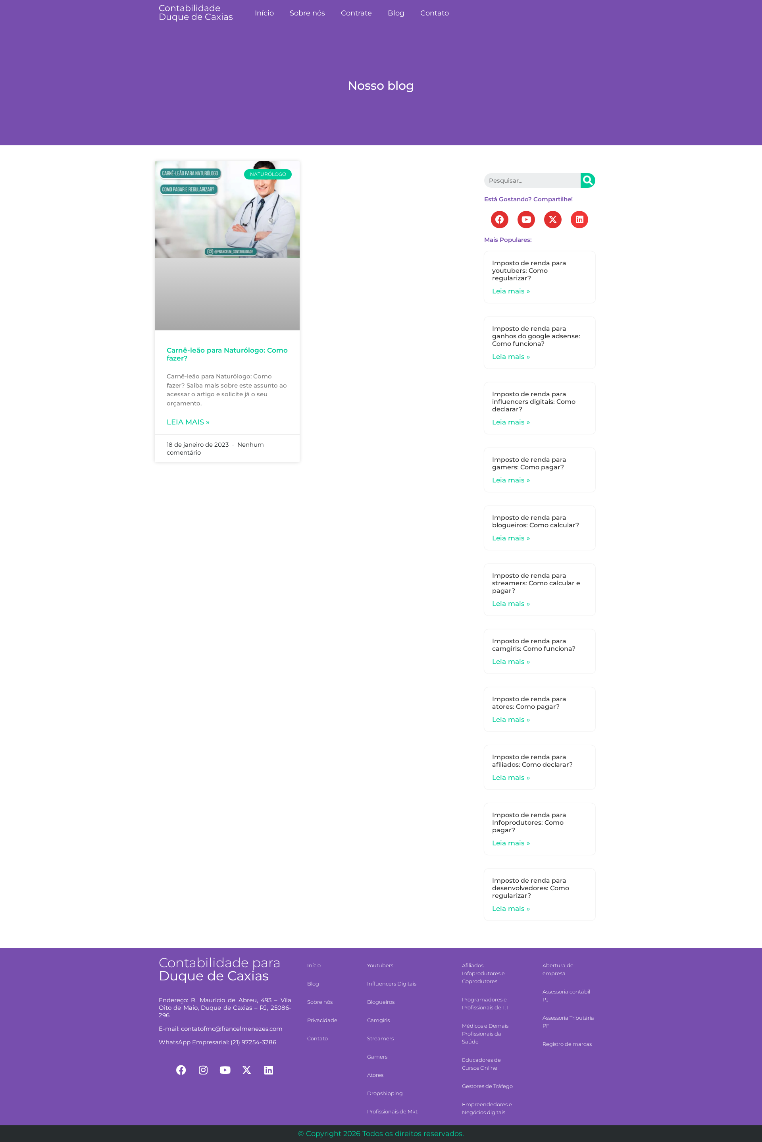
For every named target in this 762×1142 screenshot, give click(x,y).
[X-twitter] (553, 219)
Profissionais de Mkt (392, 1111)
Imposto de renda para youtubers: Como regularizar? (529, 270)
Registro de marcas (567, 1044)
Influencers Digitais (391, 983)
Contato (434, 13)
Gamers (377, 1056)
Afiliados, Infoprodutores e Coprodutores (483, 973)
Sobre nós (307, 13)
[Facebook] (499, 219)
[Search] (588, 180)
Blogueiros (380, 1002)
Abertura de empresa (558, 969)
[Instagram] (203, 1070)
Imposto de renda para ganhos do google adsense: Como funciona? (536, 336)
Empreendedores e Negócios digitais (487, 1108)
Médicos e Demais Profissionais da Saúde (485, 1033)
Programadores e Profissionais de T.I (485, 1003)
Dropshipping (385, 1093)
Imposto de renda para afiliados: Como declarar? (532, 760)
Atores (375, 1075)
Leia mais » (188, 422)
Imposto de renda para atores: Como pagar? (529, 702)
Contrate (356, 13)
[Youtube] (526, 219)
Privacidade (322, 1020)
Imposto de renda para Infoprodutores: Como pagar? (529, 822)
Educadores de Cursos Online (481, 1064)
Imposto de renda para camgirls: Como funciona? (533, 644)
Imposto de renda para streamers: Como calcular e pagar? (536, 583)
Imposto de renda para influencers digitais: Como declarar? (533, 401)
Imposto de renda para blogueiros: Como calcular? (535, 521)
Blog (396, 13)
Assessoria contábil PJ (566, 995)
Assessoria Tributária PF (568, 1022)
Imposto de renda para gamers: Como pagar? (529, 463)
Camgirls (378, 1020)
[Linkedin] (579, 219)
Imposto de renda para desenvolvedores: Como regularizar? (530, 888)
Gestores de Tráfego (487, 1086)
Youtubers (380, 965)
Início (264, 13)
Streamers (380, 1038)
